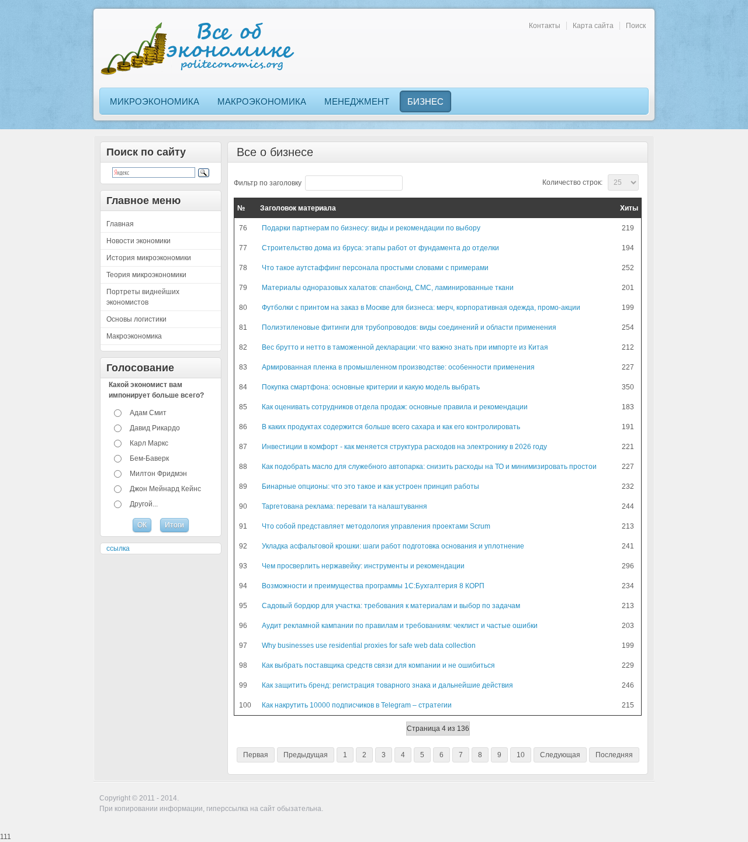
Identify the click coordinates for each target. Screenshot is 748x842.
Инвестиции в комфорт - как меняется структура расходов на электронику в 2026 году (404, 447)
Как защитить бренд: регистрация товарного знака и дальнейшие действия (387, 685)
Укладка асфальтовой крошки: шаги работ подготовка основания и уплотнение (393, 546)
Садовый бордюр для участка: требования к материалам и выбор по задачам (391, 606)
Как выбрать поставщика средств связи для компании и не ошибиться (378, 665)
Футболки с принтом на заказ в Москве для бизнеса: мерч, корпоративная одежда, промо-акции (421, 307)
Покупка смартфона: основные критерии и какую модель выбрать (371, 387)
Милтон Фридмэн (158, 474)
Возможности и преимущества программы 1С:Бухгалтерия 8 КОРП (373, 586)
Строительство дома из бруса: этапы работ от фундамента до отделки (380, 248)
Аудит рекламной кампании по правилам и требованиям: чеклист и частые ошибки (400, 626)
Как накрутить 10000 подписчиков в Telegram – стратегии (357, 705)
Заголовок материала (298, 208)
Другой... (144, 504)
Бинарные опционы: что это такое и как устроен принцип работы (370, 486)
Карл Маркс (149, 443)
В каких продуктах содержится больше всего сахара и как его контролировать (391, 427)
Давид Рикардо (155, 428)
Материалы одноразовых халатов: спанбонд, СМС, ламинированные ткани (388, 288)
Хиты (629, 208)
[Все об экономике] (201, 48)
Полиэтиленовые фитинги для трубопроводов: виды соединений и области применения (409, 327)
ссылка (118, 548)
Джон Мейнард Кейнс (165, 489)
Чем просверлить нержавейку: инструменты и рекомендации (363, 566)
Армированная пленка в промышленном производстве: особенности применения (398, 367)
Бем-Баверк (149, 458)
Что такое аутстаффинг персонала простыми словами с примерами (375, 268)
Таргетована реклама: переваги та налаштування (344, 506)
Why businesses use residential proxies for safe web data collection (369, 645)
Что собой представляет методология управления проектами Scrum (376, 526)
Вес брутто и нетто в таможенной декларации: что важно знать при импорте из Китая (405, 347)
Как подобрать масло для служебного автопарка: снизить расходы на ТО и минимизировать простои (429, 467)
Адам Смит (148, 413)
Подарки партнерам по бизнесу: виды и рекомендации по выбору (371, 228)
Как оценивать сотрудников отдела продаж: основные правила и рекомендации (395, 407)
